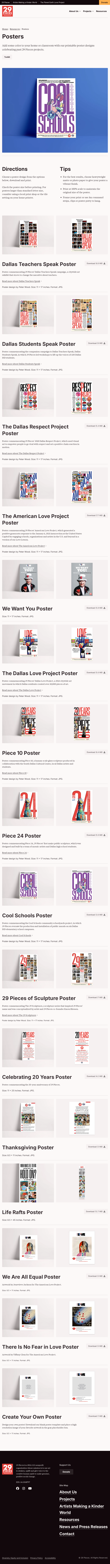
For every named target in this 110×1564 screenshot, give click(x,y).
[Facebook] (17, 1489)
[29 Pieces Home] (7, 11)
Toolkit (7, 57)
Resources (15, 29)
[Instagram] (23, 1489)
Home (5, 29)
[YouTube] (30, 1489)
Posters (25, 29)
